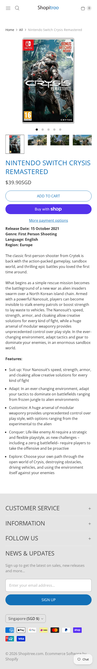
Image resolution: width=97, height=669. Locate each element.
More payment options (48, 220)
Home (9, 30)
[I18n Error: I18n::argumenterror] (14, 144)
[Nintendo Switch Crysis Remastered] (48, 81)
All (21, 30)
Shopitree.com (30, 653)
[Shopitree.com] (48, 8)
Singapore (23, 618)
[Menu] (8, 8)
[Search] (17, 8)
